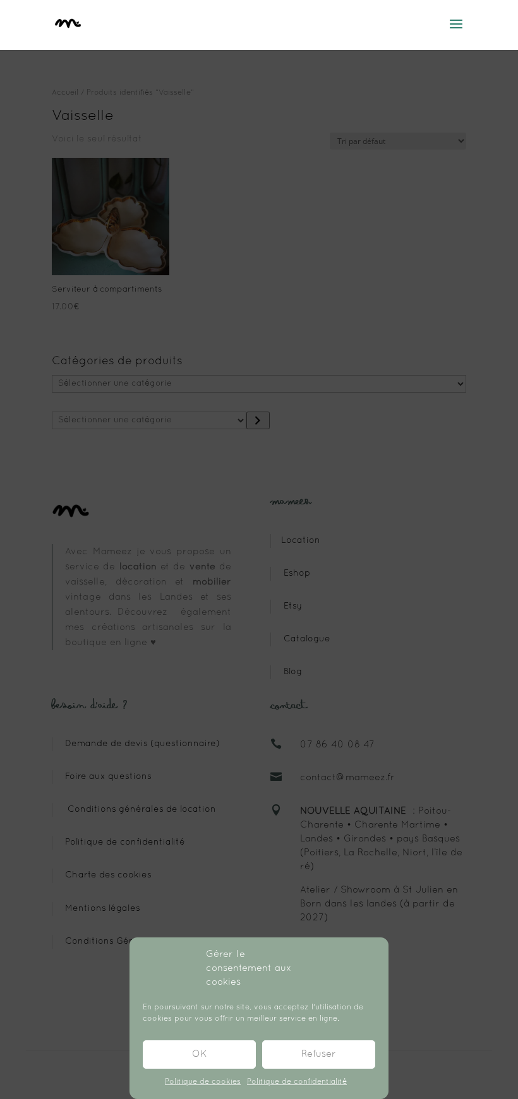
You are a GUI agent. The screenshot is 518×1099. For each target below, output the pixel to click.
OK (199, 1054)
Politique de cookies (203, 1082)
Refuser (318, 1054)
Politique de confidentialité (297, 1082)
